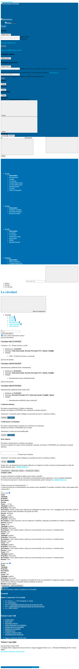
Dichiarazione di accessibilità (14, 627)
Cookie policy (9, 620)
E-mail (22, 68)
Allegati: (7, 353)
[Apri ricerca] (62, 145)
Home (7, 283)
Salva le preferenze (17, 585)
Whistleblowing (10, 631)
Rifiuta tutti (17, 470)
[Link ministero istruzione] (10, 3)
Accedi (4, 26)
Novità (7, 285)
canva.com (4, 493)
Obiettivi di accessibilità (12, 629)
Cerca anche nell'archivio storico (13, 335)
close (3, 156)
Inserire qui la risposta (26, 454)
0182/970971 (12, 603)
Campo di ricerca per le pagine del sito (13, 281)
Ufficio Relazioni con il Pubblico (15, 625)
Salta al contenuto (6, 2)
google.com (5, 563)
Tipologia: (8, 351)
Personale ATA (14, 322)
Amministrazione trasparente (14, 634)
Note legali (8, 621)
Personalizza (5, 470)
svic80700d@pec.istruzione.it (26, 606)
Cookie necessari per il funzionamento (13, 485)
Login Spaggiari (53, 72)
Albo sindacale (14, 326)
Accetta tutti (32, 470)
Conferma (11, 136)
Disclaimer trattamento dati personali (12, 651)
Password (23, 39)
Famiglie (12, 320)
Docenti (12, 318)
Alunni (12, 317)
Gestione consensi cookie (13, 633)
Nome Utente (24, 37)
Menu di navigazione (39, 311)
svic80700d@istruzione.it (26, 605)
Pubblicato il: (9, 349)
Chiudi (3, 84)
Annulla (4, 136)
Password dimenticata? (8, 42)
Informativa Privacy (11, 623)
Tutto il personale (15, 324)
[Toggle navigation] (17, 147)
